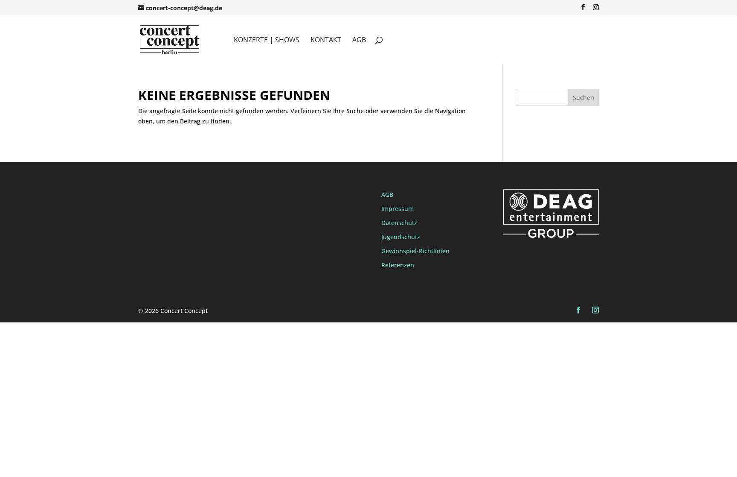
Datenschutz (399, 223)
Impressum (397, 209)
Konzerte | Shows (266, 40)
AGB (359, 40)
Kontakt (325, 40)
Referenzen (397, 265)
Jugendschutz (400, 237)
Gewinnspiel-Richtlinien (415, 251)
